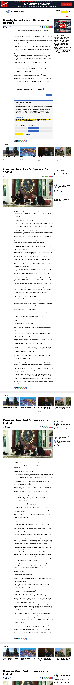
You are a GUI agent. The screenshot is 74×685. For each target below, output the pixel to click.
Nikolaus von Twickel (9, 426)
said (24, 226)
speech (17, 366)
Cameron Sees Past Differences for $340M (25, 171)
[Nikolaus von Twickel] (4, 176)
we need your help (19, 117)
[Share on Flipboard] (50, 27)
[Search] (70, 16)
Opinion (24, 16)
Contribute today (64, 12)
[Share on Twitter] (42, 27)
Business (20, 16)
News (6, 16)
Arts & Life (29, 16)
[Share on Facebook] (40, 27)
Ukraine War (10, 16)
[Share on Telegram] (44, 27)
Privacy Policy (24, 97)
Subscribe (49, 95)
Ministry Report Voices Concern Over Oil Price (27, 21)
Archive (39, 16)
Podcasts (35, 16)
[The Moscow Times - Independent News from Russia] (13, 12)
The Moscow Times (7, 26)
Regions (15, 16)
